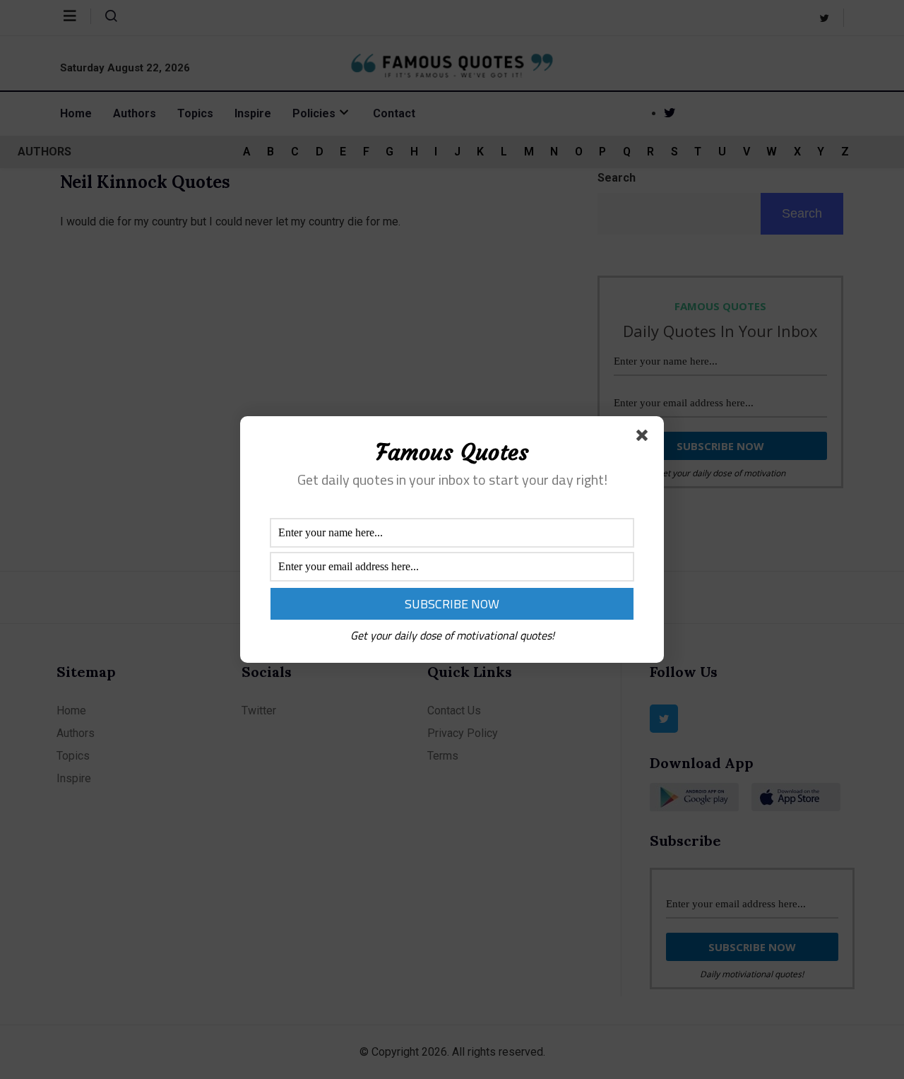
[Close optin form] (644, 438)
